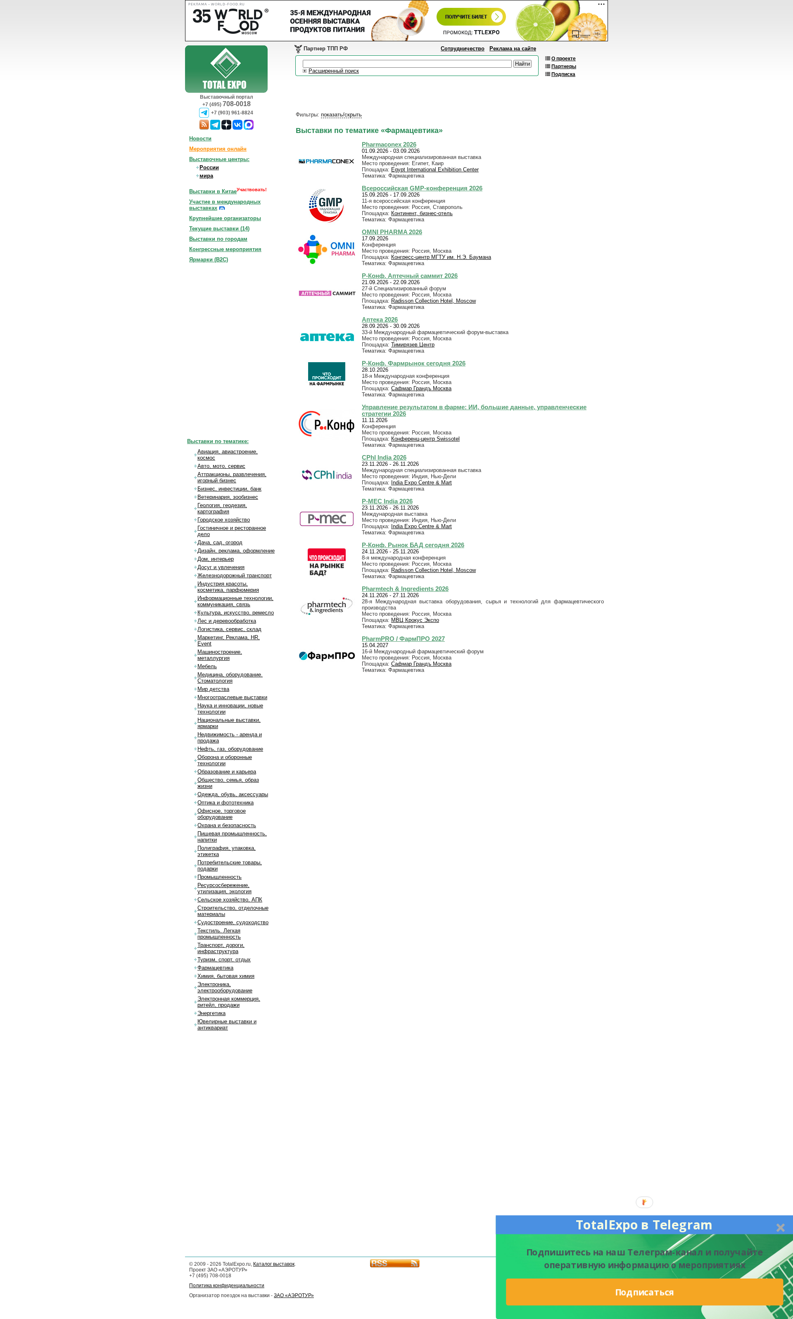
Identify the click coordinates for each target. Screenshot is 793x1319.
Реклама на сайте (512, 48)
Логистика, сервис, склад (229, 629)
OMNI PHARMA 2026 (392, 232)
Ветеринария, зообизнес (227, 497)
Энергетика (211, 1013)
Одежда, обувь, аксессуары (232, 794)
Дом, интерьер (215, 559)
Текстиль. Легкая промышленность (219, 934)
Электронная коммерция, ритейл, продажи (228, 1002)
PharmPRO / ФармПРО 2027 (403, 639)
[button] (644, 1224)
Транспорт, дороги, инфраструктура (221, 948)
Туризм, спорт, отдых (224, 959)
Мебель (207, 666)
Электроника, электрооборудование (224, 987)
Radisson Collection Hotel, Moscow (433, 301)
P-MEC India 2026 (387, 501)
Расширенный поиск (334, 71)
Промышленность (219, 877)
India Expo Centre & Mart (421, 482)
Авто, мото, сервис (221, 466)
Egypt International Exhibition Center (435, 169)
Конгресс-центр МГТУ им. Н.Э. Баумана (441, 257)
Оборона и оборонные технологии (224, 760)
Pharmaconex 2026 (389, 144)
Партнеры (563, 66)
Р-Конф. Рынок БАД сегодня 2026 (413, 545)
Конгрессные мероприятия (225, 249)
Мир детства (213, 689)
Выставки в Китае (213, 191)
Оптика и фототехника (225, 802)
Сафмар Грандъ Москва (421, 388)
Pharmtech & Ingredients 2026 (405, 589)
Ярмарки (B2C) (208, 259)
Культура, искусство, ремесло (235, 613)
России (209, 167)
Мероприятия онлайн (218, 149)
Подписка (563, 74)
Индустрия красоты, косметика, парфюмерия (228, 587)
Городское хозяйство (223, 520)
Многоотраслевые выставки (232, 697)
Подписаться (644, 1292)
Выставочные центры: (219, 159)
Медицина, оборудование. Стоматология (230, 677)
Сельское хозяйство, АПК (229, 900)
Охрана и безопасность (226, 825)
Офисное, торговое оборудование (221, 814)
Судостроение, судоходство (232, 922)
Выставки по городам (218, 239)
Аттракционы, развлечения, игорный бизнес (231, 477)
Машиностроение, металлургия (219, 655)
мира (206, 176)
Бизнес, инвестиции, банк (229, 489)
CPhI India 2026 (384, 457)
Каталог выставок (273, 1264)
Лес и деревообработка (226, 621)
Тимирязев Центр (412, 345)
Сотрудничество (462, 48)
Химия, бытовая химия (225, 976)
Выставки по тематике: (218, 441)
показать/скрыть (341, 114)
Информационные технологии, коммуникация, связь (235, 601)
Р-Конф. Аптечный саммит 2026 (410, 276)
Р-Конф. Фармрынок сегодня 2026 (413, 363)
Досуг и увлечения (221, 567)
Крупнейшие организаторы (225, 218)
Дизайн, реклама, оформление (236, 551)
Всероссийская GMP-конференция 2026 (422, 188)
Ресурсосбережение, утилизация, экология (224, 888)
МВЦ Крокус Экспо (415, 620)
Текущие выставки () (219, 228)
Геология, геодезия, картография (222, 508)
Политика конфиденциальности (226, 1285)
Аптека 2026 (380, 319)
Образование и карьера (226, 772)
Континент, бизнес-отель (422, 213)
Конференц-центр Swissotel (425, 439)
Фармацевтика (215, 968)
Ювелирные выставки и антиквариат (226, 1024)
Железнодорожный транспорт (234, 575)
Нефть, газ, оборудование (230, 749)
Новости (200, 138)
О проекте (563, 59)
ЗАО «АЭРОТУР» (294, 1295)
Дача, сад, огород (219, 542)
